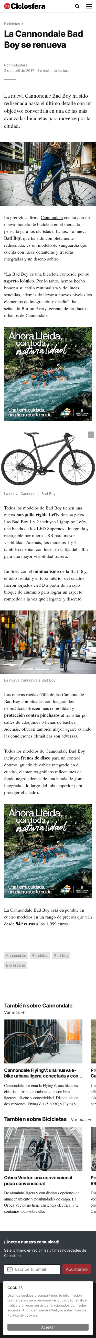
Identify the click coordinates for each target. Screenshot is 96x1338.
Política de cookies (22, 1315)
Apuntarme (77, 1269)
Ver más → (14, 1012)
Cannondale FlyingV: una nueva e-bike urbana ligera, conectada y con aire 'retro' (41, 1076)
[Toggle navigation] (89, 6)
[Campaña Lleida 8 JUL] (48, 373)
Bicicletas (12, 23)
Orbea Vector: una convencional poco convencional (38, 1180)
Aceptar (48, 1327)
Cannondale (52, 217)
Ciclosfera (19, 65)
